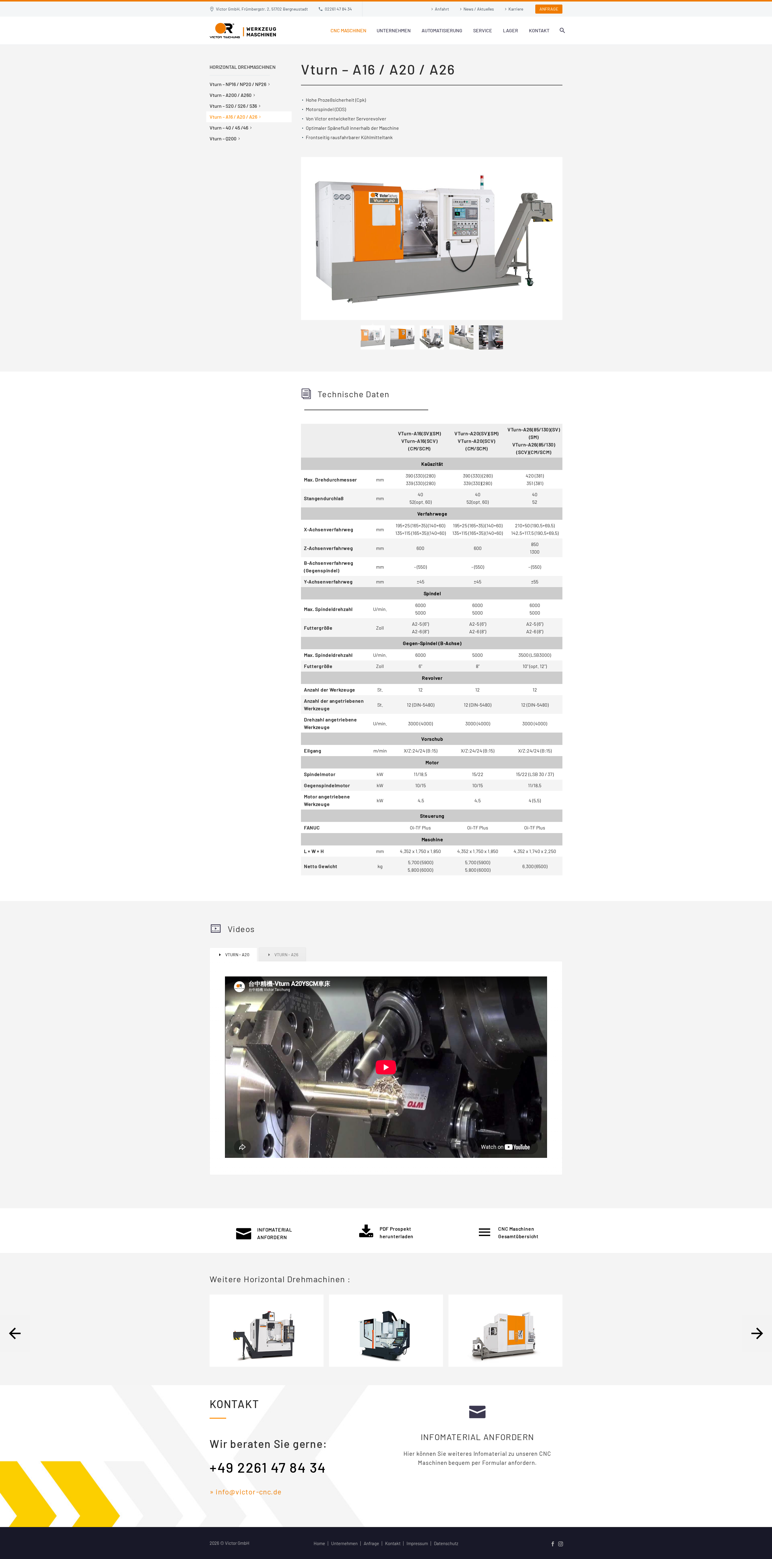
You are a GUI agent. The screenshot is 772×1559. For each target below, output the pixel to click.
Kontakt (539, 30)
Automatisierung (442, 30)
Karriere (515, 8)
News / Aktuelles (479, 8)
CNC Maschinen (348, 30)
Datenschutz (446, 1543)
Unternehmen (394, 30)
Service (482, 30)
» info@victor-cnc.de (246, 1491)
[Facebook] (552, 1543)
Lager (510, 30)
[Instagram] (560, 1543)
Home (319, 1543)
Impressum (417, 1543)
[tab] (233, 954)
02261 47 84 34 (338, 8)
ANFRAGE (548, 8)
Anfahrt (442, 8)
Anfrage (371, 1543)
